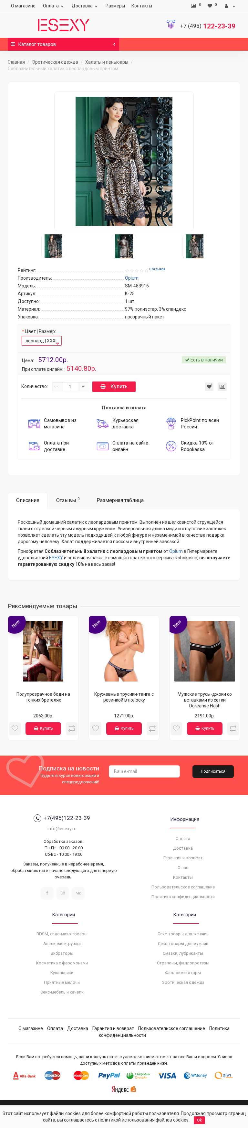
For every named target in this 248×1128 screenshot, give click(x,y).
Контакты (141, 5)
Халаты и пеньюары (106, 62)
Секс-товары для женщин (183, 933)
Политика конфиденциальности (183, 896)
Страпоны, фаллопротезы (183, 963)
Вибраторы (62, 953)
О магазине (23, 5)
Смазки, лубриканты (183, 953)
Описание (27, 500)
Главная (16, 62)
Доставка (82, 5)
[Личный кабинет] (230, 6)
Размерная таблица (120, 500)
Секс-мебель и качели (62, 992)
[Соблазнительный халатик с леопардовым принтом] (124, 161)
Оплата (51, 5)
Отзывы (68, 500)
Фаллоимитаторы (183, 972)
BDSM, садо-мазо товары (62, 933)
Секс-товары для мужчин (183, 943)
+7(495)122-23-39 (67, 818)
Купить (119, 386)
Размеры (115, 5)
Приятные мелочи (62, 982)
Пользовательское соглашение (183, 887)
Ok (199, 1120)
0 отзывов (157, 269)
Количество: (34, 386)
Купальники (61, 972)
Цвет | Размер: (40, 331)
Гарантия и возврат (183, 857)
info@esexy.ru (62, 828)
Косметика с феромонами (62, 963)
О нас (183, 867)
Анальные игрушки (62, 943)
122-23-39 (207, 26)
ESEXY (56, 557)
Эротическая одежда (55, 62)
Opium (176, 551)
